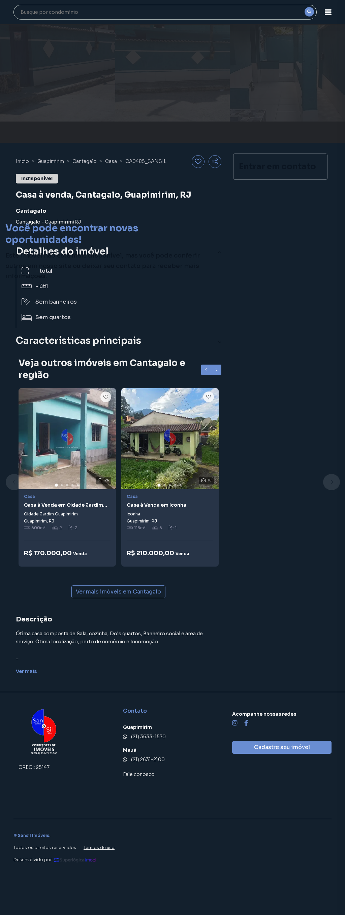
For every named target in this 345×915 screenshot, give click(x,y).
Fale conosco (139, 774)
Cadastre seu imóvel (282, 747)
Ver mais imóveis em (118, 591)
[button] (328, 12)
